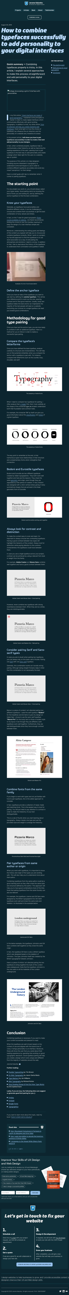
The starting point (58, 65)
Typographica (13, 1107)
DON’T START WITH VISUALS (21, 1117)
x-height (23, 404)
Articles (26, 10)
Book (33, 10)
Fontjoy (11, 1097)
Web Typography (14, 1081)
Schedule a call (34, 17)
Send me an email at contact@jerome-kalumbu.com (34, 1264)
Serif (11, 662)
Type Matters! (13, 1078)
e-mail (13, 1238)
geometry (14, 480)
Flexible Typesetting (15, 1072)
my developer (60, 1238)
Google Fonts (13, 1104)
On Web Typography (15, 1075)
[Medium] (67, 1291)
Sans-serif (23, 662)
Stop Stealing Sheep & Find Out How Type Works (26, 1084)
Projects (18, 10)
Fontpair (11, 1100)
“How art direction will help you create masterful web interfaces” (25, 127)
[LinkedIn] (64, 1292)
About (40, 10)
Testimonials (49, 10)
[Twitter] (60, 1292)
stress (41, 415)
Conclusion (56, 73)
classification (30, 415)
